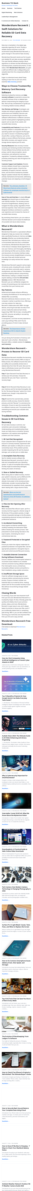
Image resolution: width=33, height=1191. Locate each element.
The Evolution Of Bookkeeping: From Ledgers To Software (15, 1037)
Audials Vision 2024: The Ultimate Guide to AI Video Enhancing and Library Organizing (16, 738)
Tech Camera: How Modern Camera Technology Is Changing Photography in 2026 (16, 889)
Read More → (5, 671)
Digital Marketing (7, 12)
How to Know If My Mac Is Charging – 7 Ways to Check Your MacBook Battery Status (16, 1148)
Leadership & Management (10, 16)
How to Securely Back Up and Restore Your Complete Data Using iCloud (15, 1109)
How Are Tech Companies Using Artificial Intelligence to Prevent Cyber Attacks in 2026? (16, 660)
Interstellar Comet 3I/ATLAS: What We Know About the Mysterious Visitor (15, 814)
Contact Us (25, 21)
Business (9, 8)
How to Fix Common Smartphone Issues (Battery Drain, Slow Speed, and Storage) (16, 963)
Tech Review (17, 8)
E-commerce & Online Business (11, 21)
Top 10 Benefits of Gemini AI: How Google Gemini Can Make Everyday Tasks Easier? (14, 698)
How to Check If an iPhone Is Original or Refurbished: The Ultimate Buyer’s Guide (16, 1073)
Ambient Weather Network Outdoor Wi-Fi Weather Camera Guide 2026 (16, 1185)
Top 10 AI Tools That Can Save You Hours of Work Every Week (16, 1000)
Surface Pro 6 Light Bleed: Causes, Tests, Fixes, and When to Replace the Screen (16, 926)
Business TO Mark (10, 3)
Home (3, 8)
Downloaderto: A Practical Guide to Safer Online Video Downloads (14, 850)
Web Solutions (18, 12)
